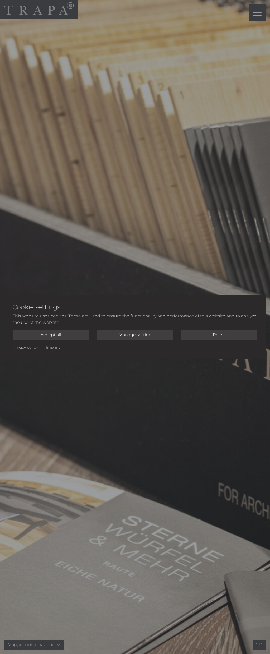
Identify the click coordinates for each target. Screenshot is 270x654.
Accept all (51, 334)
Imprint (53, 347)
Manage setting (135, 334)
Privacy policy (25, 347)
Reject (219, 334)
